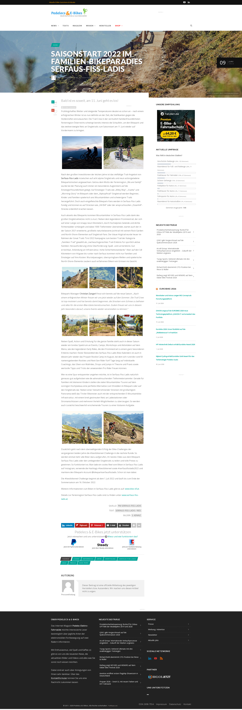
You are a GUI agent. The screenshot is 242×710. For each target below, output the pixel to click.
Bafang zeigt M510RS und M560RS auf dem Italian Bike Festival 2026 (174, 276)
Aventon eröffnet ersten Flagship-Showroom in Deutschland (119, 674)
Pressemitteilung (70, 77)
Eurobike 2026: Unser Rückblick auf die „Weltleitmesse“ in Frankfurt (170, 331)
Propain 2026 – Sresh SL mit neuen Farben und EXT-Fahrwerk (119, 682)
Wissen (89, 26)
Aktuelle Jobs (153, 640)
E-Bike (76, 559)
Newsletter (152, 635)
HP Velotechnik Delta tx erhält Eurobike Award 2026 (175, 344)
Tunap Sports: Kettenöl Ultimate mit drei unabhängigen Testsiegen (173, 260)
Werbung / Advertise (156, 629)
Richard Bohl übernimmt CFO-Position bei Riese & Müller (174, 268)
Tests (66, 26)
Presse (151, 624)
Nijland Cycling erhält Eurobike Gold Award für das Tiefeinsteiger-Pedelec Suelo (175, 358)
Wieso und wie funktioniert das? (123, 536)
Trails (73, 563)
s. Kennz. (136, 515)
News (54, 26)
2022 (64, 563)
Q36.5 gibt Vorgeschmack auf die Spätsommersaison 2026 (170, 241)
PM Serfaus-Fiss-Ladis (129, 505)
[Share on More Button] (134, 525)
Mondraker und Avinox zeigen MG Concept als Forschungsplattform (173, 297)
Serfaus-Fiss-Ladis (127, 559)
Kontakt (187, 704)
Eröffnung (110, 559)
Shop (117, 26)
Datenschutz (175, 704)
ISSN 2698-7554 (146, 704)
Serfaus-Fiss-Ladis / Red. (128, 510)
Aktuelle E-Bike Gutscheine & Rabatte (62, 2)
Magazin (77, 26)
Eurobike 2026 (168, 288)
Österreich (88, 559)
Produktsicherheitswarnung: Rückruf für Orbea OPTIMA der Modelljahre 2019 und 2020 (174, 232)
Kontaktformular (59, 678)
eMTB (99, 559)
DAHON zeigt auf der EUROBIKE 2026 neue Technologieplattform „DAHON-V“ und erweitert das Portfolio (175, 314)
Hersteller (105, 26)
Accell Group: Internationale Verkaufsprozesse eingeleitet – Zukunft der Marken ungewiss (174, 250)
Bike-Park (84, 563)
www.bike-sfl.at (132, 488)
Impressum (161, 704)
